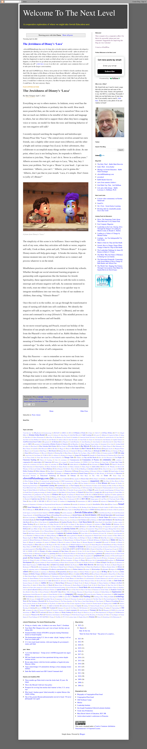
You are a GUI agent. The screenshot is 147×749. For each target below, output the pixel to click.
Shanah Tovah (78, 583)
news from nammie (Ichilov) (106, 182)
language (100, 526)
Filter (110, 485)
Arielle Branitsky (74, 442)
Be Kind (55, 448)
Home (51, 411)
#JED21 (64, 433)
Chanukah (84, 455)
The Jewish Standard (109, 599)
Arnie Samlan (96, 442)
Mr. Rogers (50, 544)
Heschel (51, 399)
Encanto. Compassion (42, 399)
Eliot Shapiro (94, 479)
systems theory (108, 594)
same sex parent (109, 576)
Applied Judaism (117, 439)
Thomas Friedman (42, 603)
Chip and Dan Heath (90, 457)
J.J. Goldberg (73, 507)
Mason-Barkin (50, 538)
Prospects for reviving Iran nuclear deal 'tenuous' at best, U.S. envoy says (47, 688)
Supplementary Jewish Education (32, 594)
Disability (59, 473)
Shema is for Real (116, 583)
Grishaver (55, 494)
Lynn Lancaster (118, 533)
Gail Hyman (43, 490)
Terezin (67, 599)
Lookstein (60, 533)
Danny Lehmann (74, 466)
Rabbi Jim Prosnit (72, 565)
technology (120, 596)
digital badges (114, 471)
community (107, 459)
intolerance (83, 504)
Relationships (96, 569)
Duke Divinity (100, 473)
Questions (119, 562)
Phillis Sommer (57, 558)
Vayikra (48, 610)
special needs (61, 589)
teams (111, 597)
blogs (26, 453)
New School (48, 549)
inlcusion (103, 501)
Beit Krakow (76, 448)
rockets (78, 574)
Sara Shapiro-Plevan (58, 578)
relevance (105, 569)
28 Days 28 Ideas (107, 433)
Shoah (50, 585)
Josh (76, 522)
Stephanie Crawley (116, 590)
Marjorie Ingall (27, 538)
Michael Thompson (81, 540)
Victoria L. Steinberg (58, 610)
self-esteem (82, 399)
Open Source (65, 551)
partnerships (91, 553)
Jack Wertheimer (93, 507)
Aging (122, 435)
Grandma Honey (27, 494)
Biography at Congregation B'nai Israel (90, 694)
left (101, 529)
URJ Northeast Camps (84, 700)
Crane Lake (105, 462)
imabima (62, 501)
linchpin (92, 531)
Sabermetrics (55, 576)
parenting (52, 553)
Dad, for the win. (84, 631)
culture (46, 464)
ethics (76, 483)
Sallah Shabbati (77, 576)
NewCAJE (66, 549)
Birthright (97, 451)
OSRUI (120, 551)
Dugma (92, 473)
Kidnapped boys (27, 526)
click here (40, 64)
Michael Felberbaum (35, 540)
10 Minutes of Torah (79, 433)
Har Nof (89, 494)
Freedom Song (76, 488)
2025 (80, 625)
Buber (99, 453)
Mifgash (31, 542)
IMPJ (89, 501)
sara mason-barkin (46, 578)
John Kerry (26, 522)
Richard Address (73, 572)
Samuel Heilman (34, 578)
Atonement (104, 444)
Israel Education (33, 507)
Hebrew (80, 497)
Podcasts (25, 560)
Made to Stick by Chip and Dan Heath (109, 243)
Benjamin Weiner (119, 448)
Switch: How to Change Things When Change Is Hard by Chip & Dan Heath (109, 246)
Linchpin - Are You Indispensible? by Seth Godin (109, 239)
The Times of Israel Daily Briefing (84, 601)
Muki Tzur (65, 544)
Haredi (95, 494)
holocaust (71, 499)
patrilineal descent (109, 553)
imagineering (71, 501)
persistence (107, 556)
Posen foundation (67, 560)
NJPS (87, 549)
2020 (80, 645)
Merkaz (79, 702)
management (88, 535)
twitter (44, 608)
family (66, 485)
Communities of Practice (90, 460)
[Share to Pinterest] (34, 404)
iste (51, 507)
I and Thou (104, 499)
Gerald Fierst (28, 492)
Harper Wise (41, 497)
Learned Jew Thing (93, 529)
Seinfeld (56, 580)
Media (96, 538)
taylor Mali (67, 596)
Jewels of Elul (112, 509)
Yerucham (100, 615)
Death (120, 469)
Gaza (90, 490)
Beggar (62, 448)
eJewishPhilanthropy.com (105, 174)
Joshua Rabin (108, 522)
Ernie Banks (33, 483)
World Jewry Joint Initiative (52, 615)
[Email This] (25, 404)
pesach (25, 558)
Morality (113, 542)
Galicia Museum (52, 490)
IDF (35, 501)
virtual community (71, 610)
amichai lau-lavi (110, 437)
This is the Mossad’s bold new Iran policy (38, 685)
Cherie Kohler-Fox (56, 457)
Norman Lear (108, 549)
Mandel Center (98, 535)
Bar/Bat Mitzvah (96, 446)
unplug (107, 608)
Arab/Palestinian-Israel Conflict (32, 442)
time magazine (76, 603)
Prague (76, 560)
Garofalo (71, 490)
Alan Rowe (28, 437)
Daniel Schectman (28, 466)
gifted (54, 492)
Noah (92, 549)
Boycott (44, 453)
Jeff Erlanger (47, 509)
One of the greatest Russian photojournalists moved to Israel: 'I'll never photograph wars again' (48, 698)
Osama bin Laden (110, 551)
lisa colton (116, 531)
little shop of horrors (34, 533)
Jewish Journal (119, 515)
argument (46, 442)
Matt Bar (64, 538)
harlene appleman (117, 494)
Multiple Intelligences (76, 544)
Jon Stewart (43, 522)
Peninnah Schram (69, 556)
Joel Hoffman (92, 520)
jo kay (68, 520)
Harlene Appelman (105, 494)
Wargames (106, 610)
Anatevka (43, 439)
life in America (73, 531)
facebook (60, 486)
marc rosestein (108, 535)
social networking (95, 587)
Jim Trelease (61, 520)
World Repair (66, 615)
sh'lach (36, 583)
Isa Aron (105, 504)
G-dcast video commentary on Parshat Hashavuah (109, 199)
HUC (78, 499)
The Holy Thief (97, 599)
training (86, 606)
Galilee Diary (62, 490)
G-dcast (116, 488)
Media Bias (104, 538)
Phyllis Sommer (68, 558)
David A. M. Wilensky (108, 466)
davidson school (93, 469)
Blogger (122, 451)
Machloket (30, 535)
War (100, 610)
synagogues (80, 594)
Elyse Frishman (29, 481)
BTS (94, 453)
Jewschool (26, 520)
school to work (118, 578)
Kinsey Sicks (47, 526)
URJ (122, 608)
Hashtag (54, 497)
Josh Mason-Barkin (85, 522)
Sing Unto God (112, 585)
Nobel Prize (99, 549)
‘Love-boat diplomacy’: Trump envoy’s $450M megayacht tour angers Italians (48, 654)
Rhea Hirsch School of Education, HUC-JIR (91, 713)
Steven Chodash (44, 592)
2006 (80, 685)
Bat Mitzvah (42, 448)
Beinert (68, 448)
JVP (62, 524)
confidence (32, 399)
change (77, 455)
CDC (49, 455)
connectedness (37, 462)
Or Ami (87, 551)
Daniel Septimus (39, 466)
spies (69, 589)
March (82, 628)
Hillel (43, 499)
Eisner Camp (117, 475)
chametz (70, 455)
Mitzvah (60, 542)
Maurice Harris (73, 538)
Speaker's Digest (112, 587)
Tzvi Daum (74, 608)
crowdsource (33, 464)
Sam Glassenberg (89, 576)
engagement (94, 481)
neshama (64, 547)
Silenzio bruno (28, 401)
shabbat (43, 583)
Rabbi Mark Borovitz (86, 564)
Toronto (44, 606)
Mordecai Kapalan (28, 544)
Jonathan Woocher (67, 522)
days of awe (112, 469)
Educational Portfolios (29, 475)
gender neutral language (107, 490)
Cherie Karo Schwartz (43, 457)
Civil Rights (118, 457)
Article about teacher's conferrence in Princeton (92, 716)
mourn (43, 544)
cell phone (63, 455)
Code (56, 460)
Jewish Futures (77, 515)
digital (106, 471)
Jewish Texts (74, 517)
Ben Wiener (97, 448)
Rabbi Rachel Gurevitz (104, 180)
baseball (35, 448)
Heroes (122, 497)
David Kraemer (59, 469)
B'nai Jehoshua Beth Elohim (47, 446)
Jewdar (105, 509)
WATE (113, 610)
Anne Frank (83, 439)
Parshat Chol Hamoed (69, 553)
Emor (37, 481)
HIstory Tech (63, 499)
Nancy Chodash (118, 544)
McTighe (82, 538)
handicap (71, 494)
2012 (80, 670)
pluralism (119, 558)
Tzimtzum (60, 608)
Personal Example (117, 556)
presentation (101, 560)
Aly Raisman (58, 437)
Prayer (83, 560)
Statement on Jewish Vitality (100, 589)
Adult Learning (86, 435)
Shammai (69, 583)
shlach (34, 585)
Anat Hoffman (35, 439)
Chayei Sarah (30, 457)
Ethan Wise (57, 483)
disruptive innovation (70, 473)
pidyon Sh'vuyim (79, 558)
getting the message (39, 492)
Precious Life (91, 560)
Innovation (111, 501)
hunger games (94, 499)
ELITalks (103, 479)
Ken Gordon (106, 524)
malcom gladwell (71, 535)
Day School (103, 469)
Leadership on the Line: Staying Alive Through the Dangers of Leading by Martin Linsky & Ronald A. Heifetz (109, 229)
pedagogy (48, 556)
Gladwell (80, 492)
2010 (80, 676)
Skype (120, 585)
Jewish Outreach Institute (61, 517)
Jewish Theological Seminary (88, 517)
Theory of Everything (112, 601)
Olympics (42, 551)
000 (70, 433)
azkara (26, 446)
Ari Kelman (55, 442)
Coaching (49, 460)
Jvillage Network (54, 524)
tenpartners (59, 599)
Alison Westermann (38, 437)
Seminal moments (74, 580)
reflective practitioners (58, 569)
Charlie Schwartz (101, 455)
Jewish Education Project (105, 513)
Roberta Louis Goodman (50, 574)
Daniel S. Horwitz (117, 464)
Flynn (120, 485)
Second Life (42, 580)
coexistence (64, 460)
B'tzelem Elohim (73, 446)
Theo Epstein (99, 601)
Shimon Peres (26, 585)
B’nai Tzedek (62, 446)
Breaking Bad (58, 453)
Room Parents (95, 574)
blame (109, 451)
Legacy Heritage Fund (110, 529)
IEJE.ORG (41, 501)
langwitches (108, 526)
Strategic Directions (77, 592)
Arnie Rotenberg (86, 442)
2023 (80, 639)
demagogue (59, 471)
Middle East (105, 540)
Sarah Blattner (70, 578)
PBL (35, 556)
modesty (67, 542)
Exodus (120, 483)
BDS (49, 448)
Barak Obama (107, 446)
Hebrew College (89, 497)
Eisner (106, 475)
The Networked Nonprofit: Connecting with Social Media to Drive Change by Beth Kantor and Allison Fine (110, 261)
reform (69, 569)
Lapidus (116, 526)
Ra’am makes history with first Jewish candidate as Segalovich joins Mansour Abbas (47, 663)
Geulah (49, 492)
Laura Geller (48, 529)
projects (72, 562)
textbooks (88, 599)
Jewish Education (84, 512)
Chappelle (92, 455)
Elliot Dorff (121, 479)
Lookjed (52, 533)
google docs (98, 492)
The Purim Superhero (67, 601)
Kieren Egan (37, 526)
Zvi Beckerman (115, 617)
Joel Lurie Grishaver (105, 520)
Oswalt (25, 553)
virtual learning (83, 610)
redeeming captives (34, 569)
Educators (63, 476)
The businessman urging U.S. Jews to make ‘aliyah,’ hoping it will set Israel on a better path (48, 638)
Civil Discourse (108, 457)
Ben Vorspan (30, 96)
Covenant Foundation (74, 462)
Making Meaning (51, 535)
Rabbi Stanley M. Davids (104, 565)
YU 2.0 (65, 617)
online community (53, 551)
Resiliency (52, 572)
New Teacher (57, 549)
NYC (24, 551)
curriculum (54, 464)
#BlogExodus (37, 433)
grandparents (37, 494)
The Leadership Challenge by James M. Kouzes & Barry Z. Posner (110, 251)
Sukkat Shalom (105, 592)
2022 (80, 642)
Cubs (40, 464)
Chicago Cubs (68, 457)
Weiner (50, 612)
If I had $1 (54, 501)
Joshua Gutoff (98, 522)
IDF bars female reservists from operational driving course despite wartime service (46, 658)
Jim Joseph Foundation (45, 519)
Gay (85, 490)
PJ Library (104, 558)
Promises (79, 562)
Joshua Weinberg (28, 524)
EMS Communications (67, 481)
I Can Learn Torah (114, 499)
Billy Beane (88, 451)
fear (83, 485)
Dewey (100, 471)
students (97, 592)
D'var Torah (63, 464)
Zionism (92, 617)
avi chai (111, 444)
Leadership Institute (69, 529)
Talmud (39, 596)
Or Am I (80, 551)
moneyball (99, 542)
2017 (80, 654)
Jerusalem (85, 509)
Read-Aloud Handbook (93, 567)
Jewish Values (103, 517)
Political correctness (47, 560)
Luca (56, 399)
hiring (55, 499)
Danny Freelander (52, 466)
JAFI (111, 507)
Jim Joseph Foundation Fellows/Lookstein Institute (93, 708)
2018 (80, 651)
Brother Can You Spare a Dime (82, 453)
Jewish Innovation (107, 515)
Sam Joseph (99, 576)
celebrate (55, 455)
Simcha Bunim (77, 585)
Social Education (72, 587)
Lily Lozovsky (84, 531)
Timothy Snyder (97, 603)
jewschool (100, 177)
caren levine (28, 455)
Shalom (51, 583)
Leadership (57, 529)
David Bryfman (47, 469)
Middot (113, 540)
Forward (41, 488)
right (92, 572)
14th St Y (97, 433)
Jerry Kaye (77, 510)
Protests (92, 562)
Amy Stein (119, 437)
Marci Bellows (118, 535)
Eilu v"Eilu (95, 475)
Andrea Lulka (62, 439)
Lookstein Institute (72, 533)
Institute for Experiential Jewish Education (49, 504)
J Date (66, 507)
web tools (43, 612)
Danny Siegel (85, 466)
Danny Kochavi (63, 466)
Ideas (30, 501)
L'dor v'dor (92, 527)
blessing (115, 451)
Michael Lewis (47, 540)
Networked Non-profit (116, 547)
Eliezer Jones (85, 479)
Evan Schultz (84, 483)
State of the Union (86, 589)
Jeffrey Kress (57, 509)
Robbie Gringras (35, 574)
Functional (98, 488)
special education (32, 590)
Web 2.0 (34, 612)
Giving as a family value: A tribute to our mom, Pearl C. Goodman (47, 625)
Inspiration (33, 504)
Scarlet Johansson (101, 578)
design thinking (85, 471)
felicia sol (96, 485)
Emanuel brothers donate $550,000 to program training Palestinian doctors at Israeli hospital (46, 634)
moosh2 (106, 542)
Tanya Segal (52, 596)
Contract (56, 462)
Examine (113, 483)
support (45, 594)
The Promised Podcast (52, 601)
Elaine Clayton (58, 479)
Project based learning (53, 562)
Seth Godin (118, 580)
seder (49, 581)
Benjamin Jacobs (107, 448)
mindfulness (61, 399)
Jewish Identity (91, 515)
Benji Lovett (28, 451)
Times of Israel (86, 603)
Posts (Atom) (36, 415)
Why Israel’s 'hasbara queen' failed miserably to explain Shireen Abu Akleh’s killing (47, 693)
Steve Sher (35, 592)
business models (107, 453)
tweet (38, 608)
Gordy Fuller (118, 492)
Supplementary (117, 592)
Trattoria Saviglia (95, 606)
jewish (120, 509)
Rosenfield (104, 574)
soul (104, 587)
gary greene (79, 490)
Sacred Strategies (66, 576)
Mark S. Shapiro (39, 538)
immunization (81, 501)
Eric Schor (106, 481)
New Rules (39, 549)
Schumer (25, 580)
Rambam (71, 567)
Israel (121, 504)
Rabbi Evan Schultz (58, 565)
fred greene (59, 488)
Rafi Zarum (54, 567)
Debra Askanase (40, 471)
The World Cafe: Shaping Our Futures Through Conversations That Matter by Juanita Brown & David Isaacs (110, 268)
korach (77, 527)
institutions (67, 504)
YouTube (58, 617)
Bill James (80, 451)
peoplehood (98, 555)
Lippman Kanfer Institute (103, 531)
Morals (120, 542)
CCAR (44, 455)
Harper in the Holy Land (29, 497)
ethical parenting (67, 483)
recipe (24, 569)
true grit (104, 606)
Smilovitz (25, 587)
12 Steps (90, 433)
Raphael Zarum (81, 567)
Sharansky (94, 583)
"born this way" (27, 433)
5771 (116, 433)
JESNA (92, 510)
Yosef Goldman (33, 617)
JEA (24, 509)
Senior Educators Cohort (87, 580)
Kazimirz (89, 524)
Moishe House (76, 542)
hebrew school (101, 497)
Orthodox (100, 551)
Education (119, 473)
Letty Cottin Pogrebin (33, 531)
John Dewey (118, 520)
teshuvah (81, 599)
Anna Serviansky (73, 439)
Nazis (40, 547)
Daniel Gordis (104, 464)
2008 (80, 682)
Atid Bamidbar (74, 444)
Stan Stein (76, 589)
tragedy (79, 606)
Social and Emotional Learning (56, 587)
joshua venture (118, 522)
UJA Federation (83, 608)
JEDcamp (30, 509)
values (35, 610)
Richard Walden (84, 572)
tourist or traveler (54, 606)
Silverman (67, 585)
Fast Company (75, 486)
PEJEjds (60, 556)
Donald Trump (83, 473)
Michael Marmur (57, 540)
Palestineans (38, 553)
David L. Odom (70, 469)
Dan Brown (84, 464)
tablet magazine (119, 594)
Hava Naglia (62, 497)
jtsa (36, 524)
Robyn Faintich (63, 574)
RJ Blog (104, 571)
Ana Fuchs (26, 439)
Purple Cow (105, 562)
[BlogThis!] (27, 404)
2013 (80, 667)
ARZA (30, 444)
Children (79, 457)
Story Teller (67, 592)
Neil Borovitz (47, 547)
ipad (89, 504)
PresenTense (110, 560)
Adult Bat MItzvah (75, 435)
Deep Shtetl (51, 471)
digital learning (32, 473)
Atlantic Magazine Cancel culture (89, 444)
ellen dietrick (112, 479)
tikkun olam (61, 603)
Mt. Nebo (57, 544)
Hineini (50, 499)
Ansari (90, 439)
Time (68, 603)
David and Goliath (36, 469)
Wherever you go (88, 612)
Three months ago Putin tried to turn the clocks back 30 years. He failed (46, 681)
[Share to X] (29, 404)
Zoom (99, 617)
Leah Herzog (81, 529)
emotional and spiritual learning (50, 481)
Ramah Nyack (63, 567)
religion (113, 569)
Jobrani (74, 520)
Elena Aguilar (75, 479)
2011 (80, 673)
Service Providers (101, 580)
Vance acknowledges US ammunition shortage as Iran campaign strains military (48, 668)
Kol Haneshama (68, 526)
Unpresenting (115, 608)
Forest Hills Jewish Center (30, 488)
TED (28, 599)
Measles (90, 538)
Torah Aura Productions (85, 711)
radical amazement (43, 567)
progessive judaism (39, 562)
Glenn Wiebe (89, 492)
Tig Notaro (53, 603)
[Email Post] (52, 401)
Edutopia (73, 476)
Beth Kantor (52, 451)
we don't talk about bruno (40, 401)
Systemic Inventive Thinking (93, 594)
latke (41, 529)
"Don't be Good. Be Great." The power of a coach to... (97, 634)
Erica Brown (115, 481)
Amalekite (75, 437)
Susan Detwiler (53, 594)
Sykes (61, 594)
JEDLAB (38, 509)
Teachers (75, 596)
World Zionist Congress (78, 615)
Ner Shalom (57, 547)
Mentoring (119, 538)
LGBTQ (65, 531)
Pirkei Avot (96, 558)
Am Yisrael (67, 437)
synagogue (69, 594)
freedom (67, 488)
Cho (100, 457)
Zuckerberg (106, 617)
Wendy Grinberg (66, 612)
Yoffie (107, 615)
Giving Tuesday (71, 492)
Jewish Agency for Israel (29, 513)
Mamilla (80, 535)
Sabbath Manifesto (44, 576)
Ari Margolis (64, 442)
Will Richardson (119, 612)
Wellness (57, 612)
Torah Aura (35, 606)
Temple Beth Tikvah (48, 599)
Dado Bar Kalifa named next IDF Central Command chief (44, 671)
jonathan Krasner (54, 522)
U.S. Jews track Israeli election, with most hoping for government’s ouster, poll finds (47, 643)
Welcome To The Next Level (69, 12)
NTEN (120, 549)
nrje (115, 549)
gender (97, 490)
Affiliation (104, 435)
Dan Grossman (94, 464)
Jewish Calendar (42, 513)
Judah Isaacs (43, 524)
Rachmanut (75, 399)
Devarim (93, 471)
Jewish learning (43, 517)
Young (52, 617)
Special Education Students (47, 589)
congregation (27, 462)
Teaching (86, 596)
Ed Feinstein (110, 473)
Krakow (84, 526)
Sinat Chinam (101, 585)
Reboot (120, 567)
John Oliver (35, 522)
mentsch (25, 540)
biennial (73, 451)
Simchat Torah (87, 585)
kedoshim (97, 524)
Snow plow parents (35, 587)
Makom (61, 535)
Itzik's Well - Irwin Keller (105, 167)
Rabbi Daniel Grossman (29, 565)
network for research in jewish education (97, 547)
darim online (96, 467)
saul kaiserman (90, 578)
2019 (80, 648)
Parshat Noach (81, 553)
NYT (36, 551)
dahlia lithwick (74, 464)
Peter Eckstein (35, 558)
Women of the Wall (37, 615)
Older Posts (84, 411)
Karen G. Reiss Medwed (78, 524)
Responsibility (62, 572)
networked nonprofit (28, 549)
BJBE (103, 451)
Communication (74, 460)
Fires (115, 485)
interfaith (75, 504)
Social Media (83, 587)
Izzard (60, 507)
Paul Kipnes (28, 556)
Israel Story (44, 507)
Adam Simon (64, 435)
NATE (34, 547)
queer (113, 562)
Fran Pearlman (50, 488)
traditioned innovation (68, 606)
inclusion (95, 501)
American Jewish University (87, 437)
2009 (80, 679)
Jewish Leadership (30, 517)
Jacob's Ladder (104, 507)
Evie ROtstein (102, 483)
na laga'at (86, 544)
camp (122, 453)
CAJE (116, 453)
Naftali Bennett (107, 544)
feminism (104, 485)
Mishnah (53, 542)
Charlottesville (112, 455)
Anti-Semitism (107, 439)
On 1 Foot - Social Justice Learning (109, 206)
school (110, 578)
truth (116, 606)
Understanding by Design (96, 608)
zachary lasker (73, 617)
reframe (87, 569)
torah (115, 603)
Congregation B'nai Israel (85, 697)
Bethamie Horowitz (63, 451)
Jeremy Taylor (68, 509)
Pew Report (46, 558)
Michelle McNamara (94, 540)
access (49, 435)
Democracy (68, 471)
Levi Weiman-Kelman (48, 531)
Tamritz (45, 596)
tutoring (32, 608)
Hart (49, 497)
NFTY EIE (80, 549)
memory (111, 538)
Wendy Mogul (77, 612)
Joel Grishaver (82, 520)
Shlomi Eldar (42, 585)
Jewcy (99, 510)
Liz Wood (44, 533)
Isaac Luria (113, 504)
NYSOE (30, 551)
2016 (80, 657)
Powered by (104, 78)
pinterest (89, 558)
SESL (110, 580)
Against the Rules (113, 435)
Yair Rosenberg (91, 615)
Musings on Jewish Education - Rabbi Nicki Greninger (109, 170)
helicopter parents (113, 497)
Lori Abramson (94, 533)
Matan (58, 538)
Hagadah (63, 494)
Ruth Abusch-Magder (31, 576)
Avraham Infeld (120, 444)
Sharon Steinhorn (104, 583)
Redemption (45, 569)
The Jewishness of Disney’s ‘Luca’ (43, 44)
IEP (48, 501)
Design (76, 471)
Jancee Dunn (118, 507)
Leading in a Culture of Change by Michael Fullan (108, 234)
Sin (95, 585)
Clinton (42, 460)
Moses (37, 545)
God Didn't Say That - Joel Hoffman (109, 185)
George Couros (120, 490)
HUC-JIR (85, 499)
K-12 (67, 524)
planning (112, 558)
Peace (41, 555)
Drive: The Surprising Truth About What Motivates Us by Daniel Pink (108, 220)
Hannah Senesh (80, 494)
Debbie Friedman (28, 471)
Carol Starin (37, 455)
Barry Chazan (26, 448)
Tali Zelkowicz (29, 597)
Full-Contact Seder (88, 488)
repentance (44, 572)
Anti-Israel (98, 439)
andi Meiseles (52, 439)
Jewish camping (54, 512)
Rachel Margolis (117, 565)
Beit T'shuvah (86, 448)
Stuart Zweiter (88, 592)
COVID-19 (86, 462)
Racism (33, 567)
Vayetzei (41, 610)
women (27, 615)
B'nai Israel (34, 446)
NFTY (73, 549)
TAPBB (60, 596)
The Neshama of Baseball (36, 601)
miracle (47, 542)
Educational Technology (48, 476)
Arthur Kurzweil (107, 442)
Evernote (92, 483)
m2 (24, 535)
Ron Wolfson (86, 574)
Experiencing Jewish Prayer (30, 485)
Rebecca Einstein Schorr (108, 567)
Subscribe (110, 71)
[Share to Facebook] (31, 404)
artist (24, 444)
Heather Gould (72, 497)
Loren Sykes (84, 533)
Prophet (86, 562)
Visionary (93, 610)
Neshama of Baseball (76, 547)
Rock (72, 574)
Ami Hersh (100, 437)
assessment (37, 444)
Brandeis (50, 453)
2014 (80, 663)
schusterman (33, 580)
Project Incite (64, 562)
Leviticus (58, 531)
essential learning (45, 483)
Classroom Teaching (29, 460)
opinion (73, 551)
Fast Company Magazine (105, 224)
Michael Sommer (69, 540)
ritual (97, 572)
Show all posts (67, 35)
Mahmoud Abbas (39, 535)
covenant (63, 462)
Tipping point (107, 603)
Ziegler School (83, 617)
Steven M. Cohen (56, 592)
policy (38, 560)
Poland (32, 560)
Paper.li (45, 553)
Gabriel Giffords (32, 490)
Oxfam (31, 553)
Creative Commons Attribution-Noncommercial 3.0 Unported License (95, 727)
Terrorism (73, 599)
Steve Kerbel (26, 592)
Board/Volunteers (35, 453)
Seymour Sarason (27, 583)
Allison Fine (49, 437)
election (66, 479)
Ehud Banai (84, 475)
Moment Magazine (88, 542)
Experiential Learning (47, 485)
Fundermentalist (107, 488)
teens (33, 599)
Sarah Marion (80, 578)
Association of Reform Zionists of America (55, 444)
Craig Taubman (95, 462)
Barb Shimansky (117, 446)
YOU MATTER (44, 617)
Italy (55, 507)
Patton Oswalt (120, 553)
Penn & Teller (79, 556)
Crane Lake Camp (116, 462)
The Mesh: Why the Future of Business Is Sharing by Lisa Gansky (110, 256)
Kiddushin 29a (118, 524)
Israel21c (100, 203)
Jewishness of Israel (116, 517)
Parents (59, 553)
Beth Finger (43, 451)
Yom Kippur (114, 615)
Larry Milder (34, 529)
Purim (98, 562)
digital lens (42, 473)
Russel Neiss (112, 574)
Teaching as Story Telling (101, 596)
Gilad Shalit (62, 492)
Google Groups (109, 492)
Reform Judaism (78, 569)
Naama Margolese (96, 544)
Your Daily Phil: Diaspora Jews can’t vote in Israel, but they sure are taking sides (47, 629)
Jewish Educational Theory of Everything (47, 515)
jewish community (67, 513)
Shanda (87, 583)
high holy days (36, 499)
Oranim (94, 551)
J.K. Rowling (83, 507)
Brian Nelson (68, 453)
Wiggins (111, 612)
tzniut (66, 608)
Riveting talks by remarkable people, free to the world (109, 210)
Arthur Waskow (118, 442)
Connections (48, 462)
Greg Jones (47, 494)
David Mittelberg (81, 469)
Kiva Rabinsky (57, 526)
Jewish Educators (65, 515)
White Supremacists (101, 612)
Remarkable (35, 572)
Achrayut (55, 435)
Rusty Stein (121, 574)
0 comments (48, 397)
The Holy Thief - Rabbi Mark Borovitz (110, 164)
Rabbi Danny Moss (44, 565)
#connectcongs (47, 433)
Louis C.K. (103, 533)
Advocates (96, 435)
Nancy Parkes (26, 547)
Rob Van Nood (114, 572)
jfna (32, 520)
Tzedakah (52, 608)
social (44, 587)
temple (39, 599)
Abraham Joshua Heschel (37, 435)
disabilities (51, 473)
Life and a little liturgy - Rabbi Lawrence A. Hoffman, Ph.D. (107, 189)
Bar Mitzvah (85, 446)
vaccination (28, 610)
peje (54, 556)
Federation (89, 485)
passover (68, 399)
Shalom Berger (60, 583)
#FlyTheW (57, 433)
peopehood (89, 556)
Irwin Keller (96, 504)
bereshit (36, 451)
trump (111, 606)
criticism (25, 464)
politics (58, 560)
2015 (80, 660)
